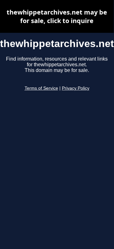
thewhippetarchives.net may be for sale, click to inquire (57, 16)
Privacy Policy (75, 88)
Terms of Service (41, 88)
